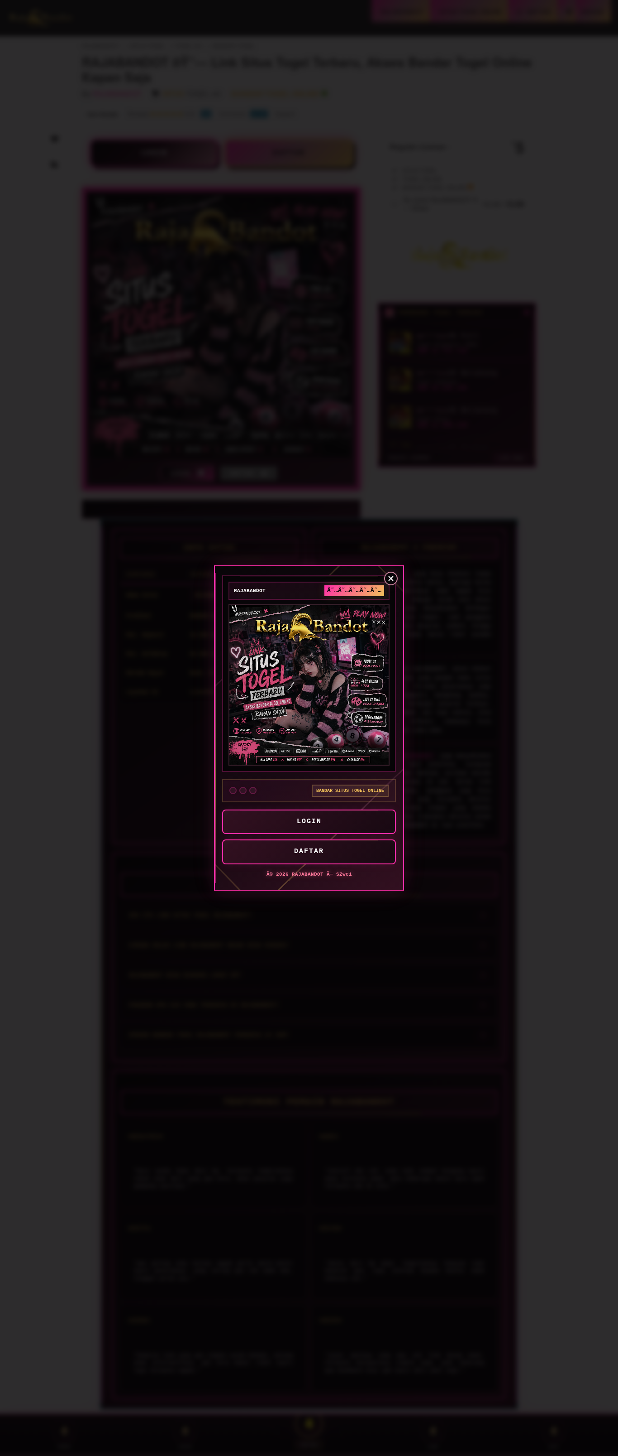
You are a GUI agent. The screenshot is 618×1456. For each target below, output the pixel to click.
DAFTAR (309, 851)
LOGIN (309, 821)
